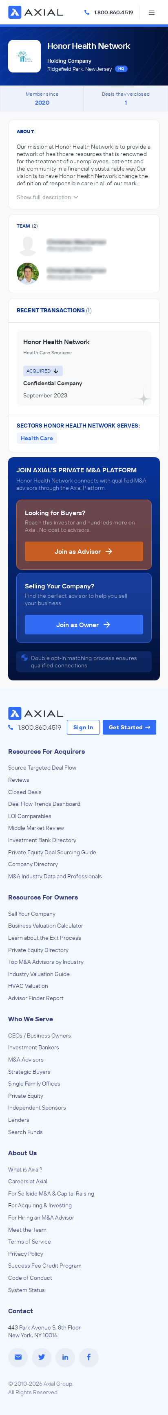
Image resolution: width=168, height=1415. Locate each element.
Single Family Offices (34, 1083)
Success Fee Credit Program (45, 1265)
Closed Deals (25, 792)
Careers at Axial (27, 1181)
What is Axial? (25, 1169)
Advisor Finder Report (36, 998)
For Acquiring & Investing (40, 1205)
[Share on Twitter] (41, 1357)
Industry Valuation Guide (39, 974)
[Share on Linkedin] (65, 1357)
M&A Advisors (26, 1059)
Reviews (18, 779)
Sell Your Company (31, 913)
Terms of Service (29, 1241)
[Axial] (36, 12)
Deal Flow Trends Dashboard (44, 803)
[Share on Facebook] (89, 1357)
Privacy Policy (25, 1253)
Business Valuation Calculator (45, 925)
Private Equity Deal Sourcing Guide (52, 852)
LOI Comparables (29, 816)
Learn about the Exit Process (44, 937)
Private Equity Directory (38, 950)
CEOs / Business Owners (39, 1035)
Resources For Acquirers (46, 751)
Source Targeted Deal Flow (42, 767)
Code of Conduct (30, 1277)
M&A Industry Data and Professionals (55, 876)
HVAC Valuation (28, 985)
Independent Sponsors (37, 1107)
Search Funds (25, 1132)
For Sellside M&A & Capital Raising (51, 1193)
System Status (26, 1290)
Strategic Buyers (29, 1071)
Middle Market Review (36, 827)
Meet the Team (27, 1229)
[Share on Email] (18, 1357)
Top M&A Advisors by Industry (46, 961)
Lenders (18, 1119)
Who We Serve (30, 1019)
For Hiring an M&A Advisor (41, 1217)
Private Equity (25, 1095)
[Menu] (152, 12)
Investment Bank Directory (42, 840)
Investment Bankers (33, 1047)
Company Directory (33, 864)
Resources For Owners (43, 897)
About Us (22, 1153)
